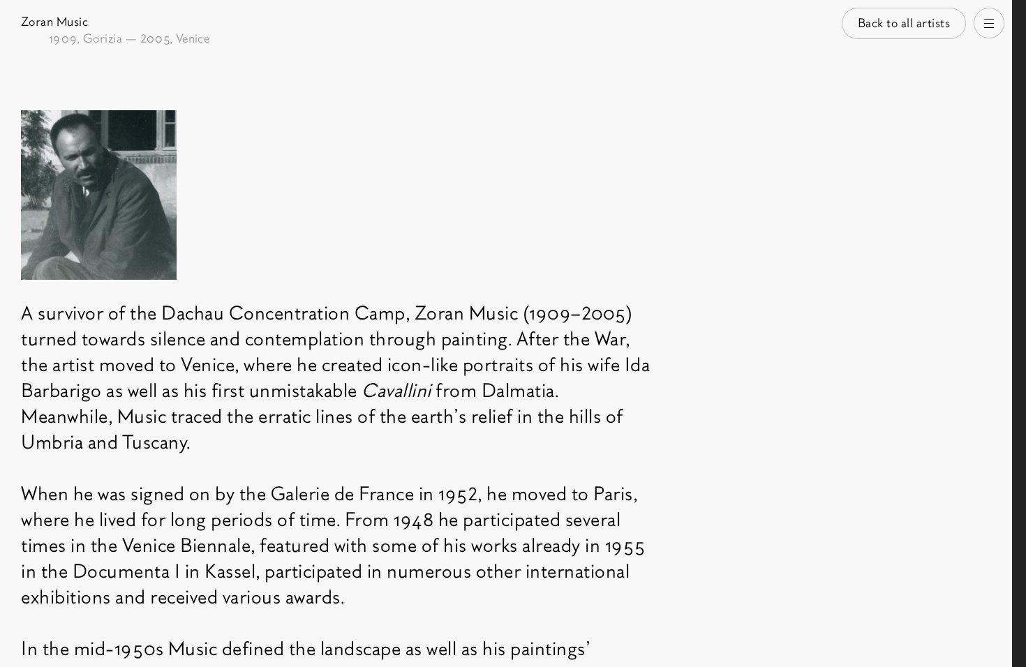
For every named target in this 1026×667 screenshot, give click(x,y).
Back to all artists (904, 23)
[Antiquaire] (1019, 333)
